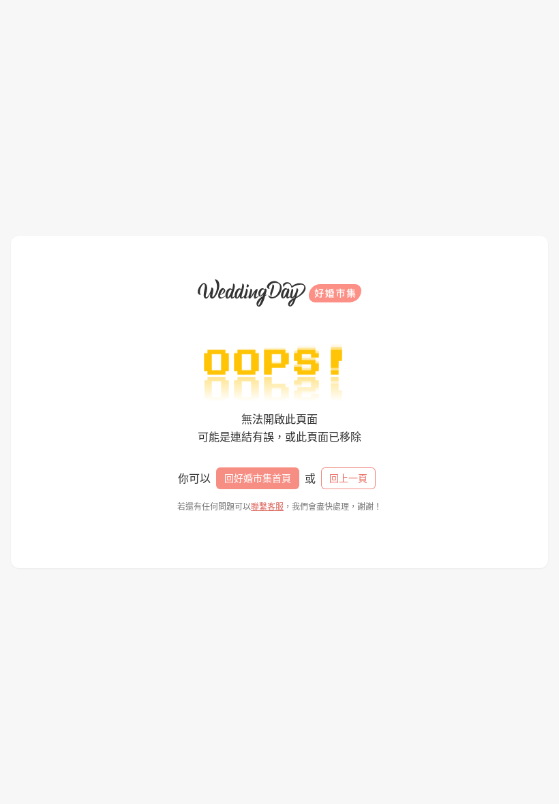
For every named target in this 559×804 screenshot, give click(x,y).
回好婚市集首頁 (257, 478)
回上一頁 (348, 478)
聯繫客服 (267, 506)
